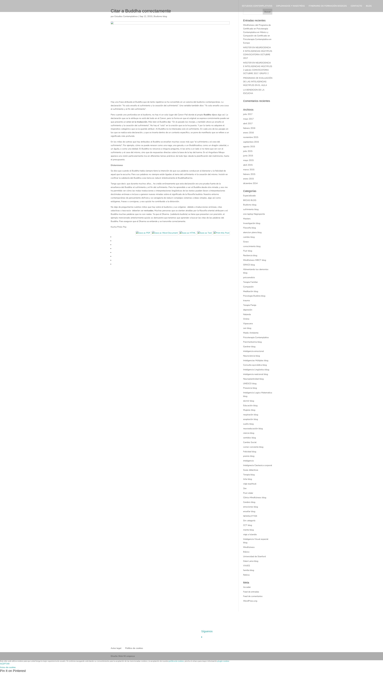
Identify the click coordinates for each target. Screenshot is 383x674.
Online (246, 318)
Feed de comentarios (253, 596)
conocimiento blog (251, 246)
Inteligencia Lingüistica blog (256, 369)
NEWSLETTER (250, 516)
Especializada (249, 195)
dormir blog (248, 400)
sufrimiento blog (251, 209)
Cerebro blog (249, 502)
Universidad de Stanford (254, 556)
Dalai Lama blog (250, 561)
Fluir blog (247, 250)
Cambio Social (249, 442)
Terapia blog (249, 474)
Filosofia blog (249, 227)
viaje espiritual (249, 483)
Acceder (247, 587)
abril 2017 (248, 123)
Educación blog (250, 405)
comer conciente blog (253, 447)
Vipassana (248, 323)
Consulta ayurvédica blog (255, 365)
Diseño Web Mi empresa (123, 656)
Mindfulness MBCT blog (254, 260)
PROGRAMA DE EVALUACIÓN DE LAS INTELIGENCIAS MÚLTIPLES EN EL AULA (257, 82)
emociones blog (250, 506)
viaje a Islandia (250, 534)
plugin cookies (223, 661)
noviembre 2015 (250, 137)
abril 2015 (248, 165)
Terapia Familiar (250, 282)
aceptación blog (250, 419)
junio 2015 (248, 155)
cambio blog (249, 237)
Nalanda (247, 314)
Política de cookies (134, 648)
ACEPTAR (4, 663)
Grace (246, 241)
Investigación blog (251, 223)
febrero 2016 (249, 128)
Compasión (248, 286)
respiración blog (250, 414)
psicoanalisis (249, 277)
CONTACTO (356, 6)
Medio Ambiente (250, 332)
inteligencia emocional (253, 351)
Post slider (248, 493)
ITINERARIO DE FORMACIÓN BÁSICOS (328, 6)
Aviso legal (116, 648)
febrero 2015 (249, 174)
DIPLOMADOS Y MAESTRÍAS (290, 6)
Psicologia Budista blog (254, 295)
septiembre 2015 (251, 141)
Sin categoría (249, 520)
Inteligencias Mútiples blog (255, 360)
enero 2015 (248, 178)
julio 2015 (247, 151)
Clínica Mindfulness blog (254, 497)
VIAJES (246, 565)
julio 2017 (247, 114)
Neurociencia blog (251, 355)
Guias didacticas (250, 470)
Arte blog (247, 479)
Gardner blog (249, 346)
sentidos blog (249, 437)
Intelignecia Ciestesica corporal (257, 465)
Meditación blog (250, 291)
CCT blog (247, 525)
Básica (246, 551)
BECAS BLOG (249, 200)
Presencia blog (250, 388)
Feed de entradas (251, 591)
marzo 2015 (248, 169)
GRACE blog (249, 264)
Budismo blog (160, 16)
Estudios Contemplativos (126, 16)
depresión (247, 309)
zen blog (247, 328)
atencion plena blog (252, 232)
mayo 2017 (248, 118)
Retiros (246, 574)
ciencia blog (248, 433)
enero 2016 (248, 132)
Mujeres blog (249, 410)
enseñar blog (249, 511)
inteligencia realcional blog (255, 374)
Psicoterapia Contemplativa (256, 337)
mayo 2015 (248, 160)
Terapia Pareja (249, 305)
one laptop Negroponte (254, 214)
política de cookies (176, 661)
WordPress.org (250, 600)
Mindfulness (249, 547)
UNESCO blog (249, 383)
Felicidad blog (249, 451)
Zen (245, 488)
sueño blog (248, 424)
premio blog (248, 456)
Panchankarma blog (252, 342)
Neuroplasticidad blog (253, 378)
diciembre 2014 (250, 183)
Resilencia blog (250, 255)
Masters (247, 218)
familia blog (248, 570)
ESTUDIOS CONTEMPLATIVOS (257, 6)
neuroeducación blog (253, 428)
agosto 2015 (249, 146)
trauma (246, 300)
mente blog (248, 529)
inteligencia (248, 460)
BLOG (369, 6)
